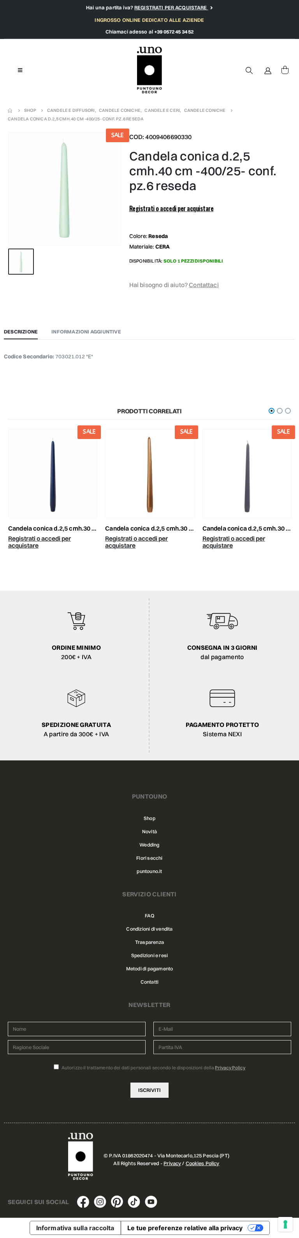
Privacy (172, 1163)
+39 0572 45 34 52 (173, 31)
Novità (149, 831)
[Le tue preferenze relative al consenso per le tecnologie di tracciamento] (285, 1224)
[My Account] (267, 70)
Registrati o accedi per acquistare (171, 208)
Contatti (150, 982)
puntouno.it (149, 871)
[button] (271, 411)
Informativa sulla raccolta (75, 1228)
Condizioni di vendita (149, 929)
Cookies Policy (203, 1163)
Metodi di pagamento (149, 969)
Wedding (149, 845)
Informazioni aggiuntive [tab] (86, 331)
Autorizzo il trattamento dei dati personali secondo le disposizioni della (153, 1067)
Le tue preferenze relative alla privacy (185, 1228)
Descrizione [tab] (21, 331)
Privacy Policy (230, 1067)
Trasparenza (149, 942)
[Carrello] (285, 70)
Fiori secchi (149, 858)
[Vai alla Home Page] (10, 110)
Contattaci (204, 285)
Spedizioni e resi (149, 955)
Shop (149, 818)
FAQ (149, 916)
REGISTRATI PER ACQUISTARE (171, 7)
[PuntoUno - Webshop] (149, 70)
